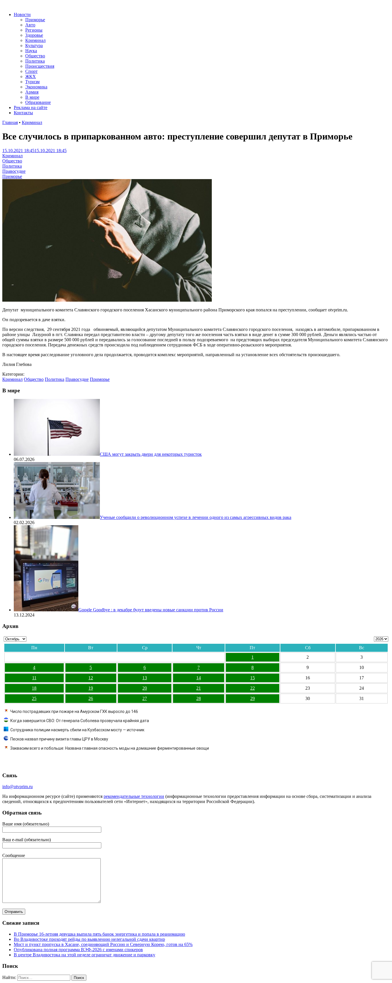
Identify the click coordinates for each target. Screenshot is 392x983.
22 (252, 688)
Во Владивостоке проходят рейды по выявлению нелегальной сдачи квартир (89, 939)
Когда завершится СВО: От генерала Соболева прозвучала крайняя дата (79, 720)
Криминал (35, 40)
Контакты (23, 112)
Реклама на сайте (30, 107)
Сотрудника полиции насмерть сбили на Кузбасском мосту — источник (77, 730)
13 (144, 677)
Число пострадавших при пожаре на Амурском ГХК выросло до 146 (74, 711)
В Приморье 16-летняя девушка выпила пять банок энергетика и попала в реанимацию (99, 934)
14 (198, 677)
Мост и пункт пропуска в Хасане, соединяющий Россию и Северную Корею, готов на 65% (103, 944)
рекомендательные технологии (134, 796)
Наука (31, 50)
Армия (31, 92)
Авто (30, 24)
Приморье (35, 19)
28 (198, 698)
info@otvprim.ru (17, 786)
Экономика (36, 86)
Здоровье (34, 35)
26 (90, 698)
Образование (38, 102)
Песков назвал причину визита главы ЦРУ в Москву (59, 739)
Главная (10, 122)
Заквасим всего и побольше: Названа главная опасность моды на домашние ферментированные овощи (109, 748)
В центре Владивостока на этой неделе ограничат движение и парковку (84, 954)
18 (34, 688)
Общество (35, 55)
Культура (34, 45)
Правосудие (14, 171)
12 (90, 677)
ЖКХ (30, 76)
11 (34, 677)
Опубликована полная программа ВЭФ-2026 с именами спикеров (78, 949)
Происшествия (39, 66)
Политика (35, 61)
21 (198, 688)
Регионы (33, 30)
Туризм (32, 81)
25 (34, 698)
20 (144, 688)
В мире (32, 97)
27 (144, 698)
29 (252, 698)
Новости (22, 14)
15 (252, 677)
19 (90, 688)
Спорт (31, 71)
